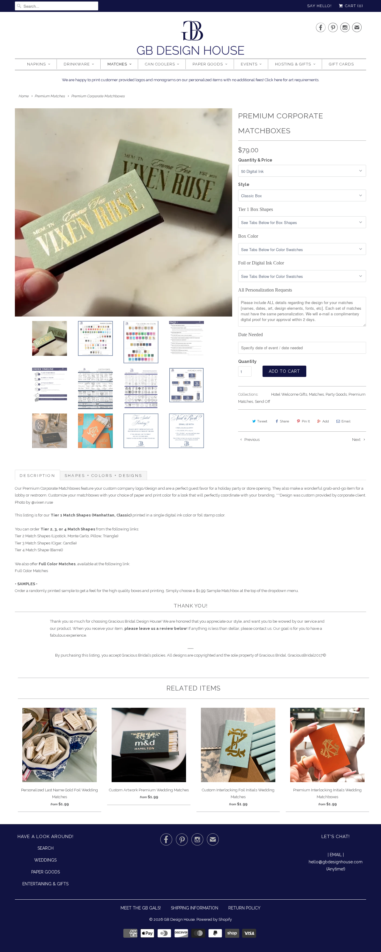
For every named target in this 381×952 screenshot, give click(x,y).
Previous (251, 439)
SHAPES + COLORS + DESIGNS (103, 475)
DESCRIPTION (37, 475)
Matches (117, 64)
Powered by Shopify (214, 919)
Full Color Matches (31, 571)
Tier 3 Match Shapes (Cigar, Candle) (46, 543)
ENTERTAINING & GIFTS (45, 883)
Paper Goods (208, 64)
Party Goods (336, 394)
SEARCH (46, 848)
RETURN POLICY (244, 908)
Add (325, 421)
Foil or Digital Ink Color (261, 262)
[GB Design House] (190, 39)
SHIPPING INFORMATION (194, 908)
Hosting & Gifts (293, 64)
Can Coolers (160, 64)
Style (243, 184)
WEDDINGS (45, 860)
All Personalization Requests (265, 289)
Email (345, 421)
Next (356, 439)
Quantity (247, 361)
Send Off (262, 401)
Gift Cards (341, 64)
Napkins (36, 64)
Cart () (353, 6)
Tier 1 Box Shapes (255, 209)
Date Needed (250, 334)
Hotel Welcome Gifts (289, 394)
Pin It (306, 421)
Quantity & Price (255, 160)
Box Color (248, 236)
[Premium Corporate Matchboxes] (123, 212)
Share (284, 421)
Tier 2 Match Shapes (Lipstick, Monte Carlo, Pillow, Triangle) (66, 536)
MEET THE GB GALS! (141, 908)
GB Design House (179, 919)
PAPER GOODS (45, 872)
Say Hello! (319, 6)
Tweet (262, 421)
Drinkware (77, 64)
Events (249, 64)
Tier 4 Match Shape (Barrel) (39, 550)
